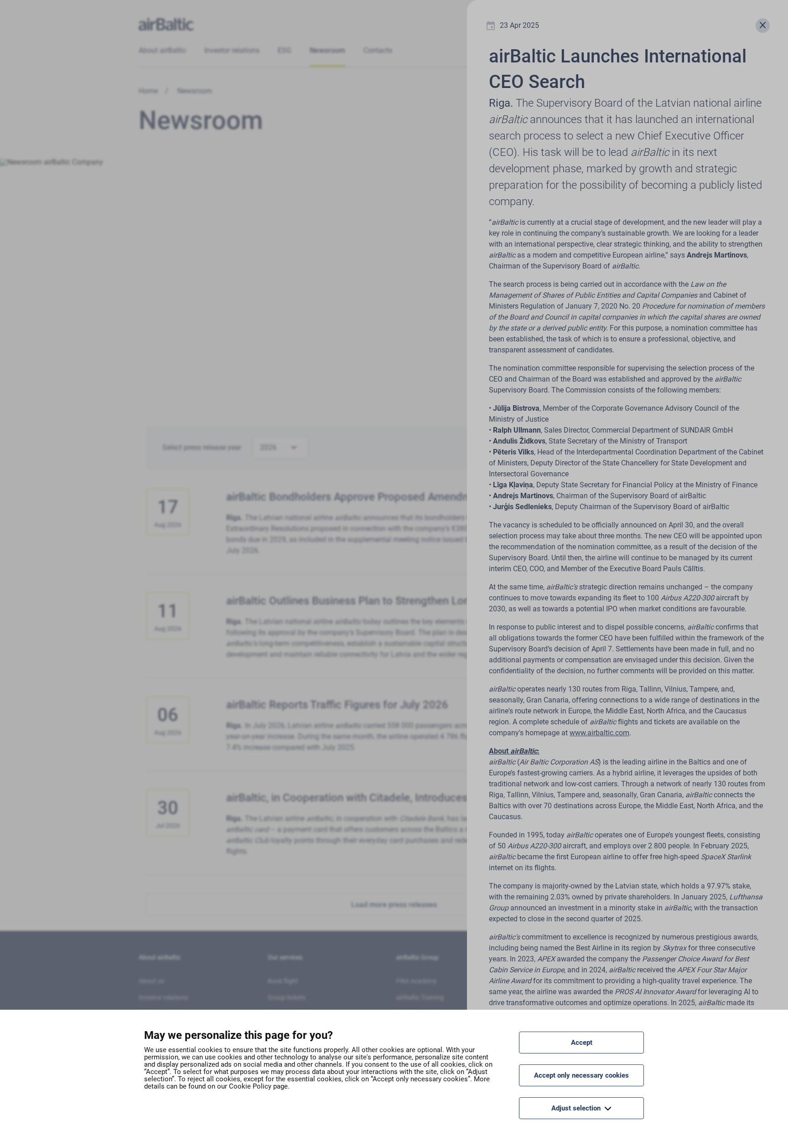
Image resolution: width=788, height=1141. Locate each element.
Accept (581, 1042)
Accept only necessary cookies (581, 1075)
